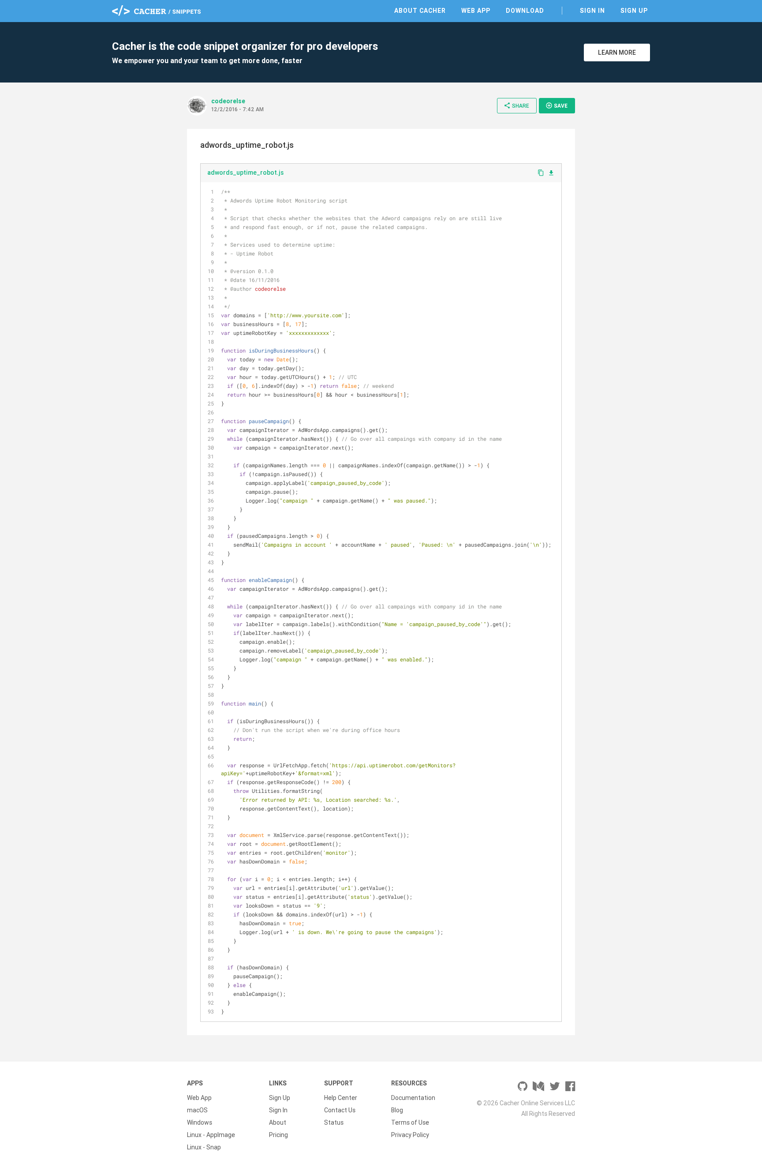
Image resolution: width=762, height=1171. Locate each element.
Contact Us (339, 1110)
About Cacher (420, 11)
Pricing (278, 1135)
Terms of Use (410, 1122)
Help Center (340, 1098)
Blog (397, 1110)
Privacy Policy (410, 1135)
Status (334, 1122)
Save (556, 105)
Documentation (413, 1098)
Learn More (617, 52)
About (277, 1122)
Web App (475, 11)
